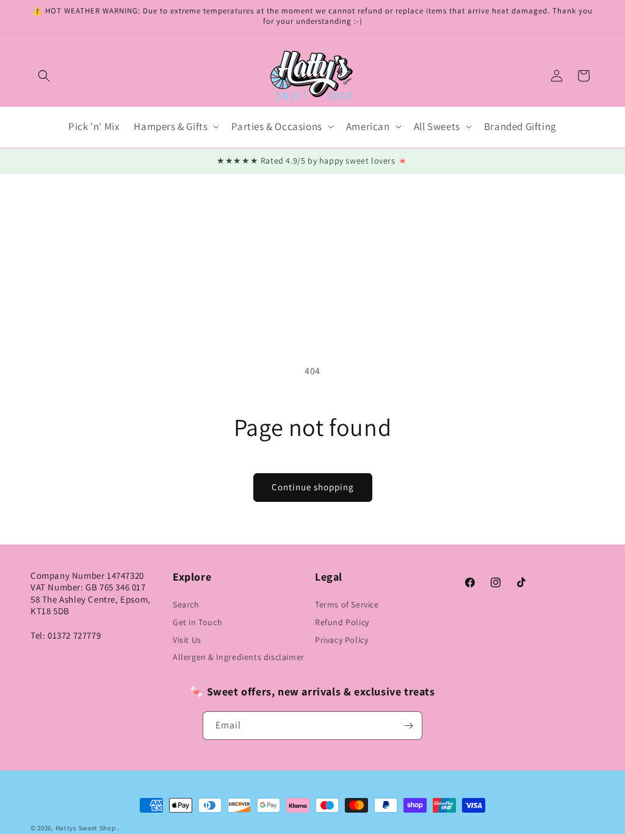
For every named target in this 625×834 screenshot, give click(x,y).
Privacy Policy (341, 640)
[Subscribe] (408, 725)
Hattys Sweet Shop (86, 828)
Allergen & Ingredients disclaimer (239, 657)
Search (186, 604)
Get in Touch (197, 622)
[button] (44, 75)
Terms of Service (347, 604)
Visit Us (187, 640)
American (368, 126)
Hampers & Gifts (171, 126)
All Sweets (437, 126)
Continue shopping (313, 487)
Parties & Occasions (276, 126)
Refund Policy (342, 622)
